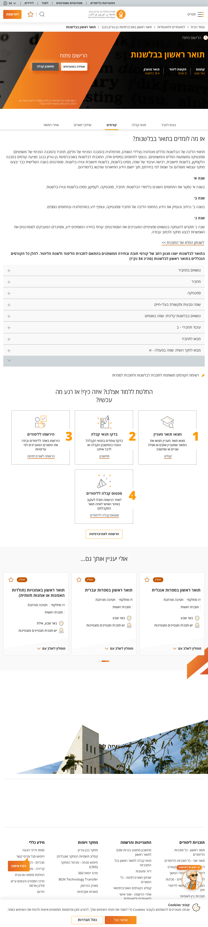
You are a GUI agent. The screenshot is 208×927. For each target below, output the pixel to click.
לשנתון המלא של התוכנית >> (183, 242)
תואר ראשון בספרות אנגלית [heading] (176, 590)
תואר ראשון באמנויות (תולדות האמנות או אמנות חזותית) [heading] (38, 593)
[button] (195, 14)
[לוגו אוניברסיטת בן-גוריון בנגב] (107, 14)
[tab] (168, 126)
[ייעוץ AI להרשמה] (192, 880)
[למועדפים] (30, 14)
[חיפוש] (42, 14)
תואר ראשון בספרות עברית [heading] (108, 590)
